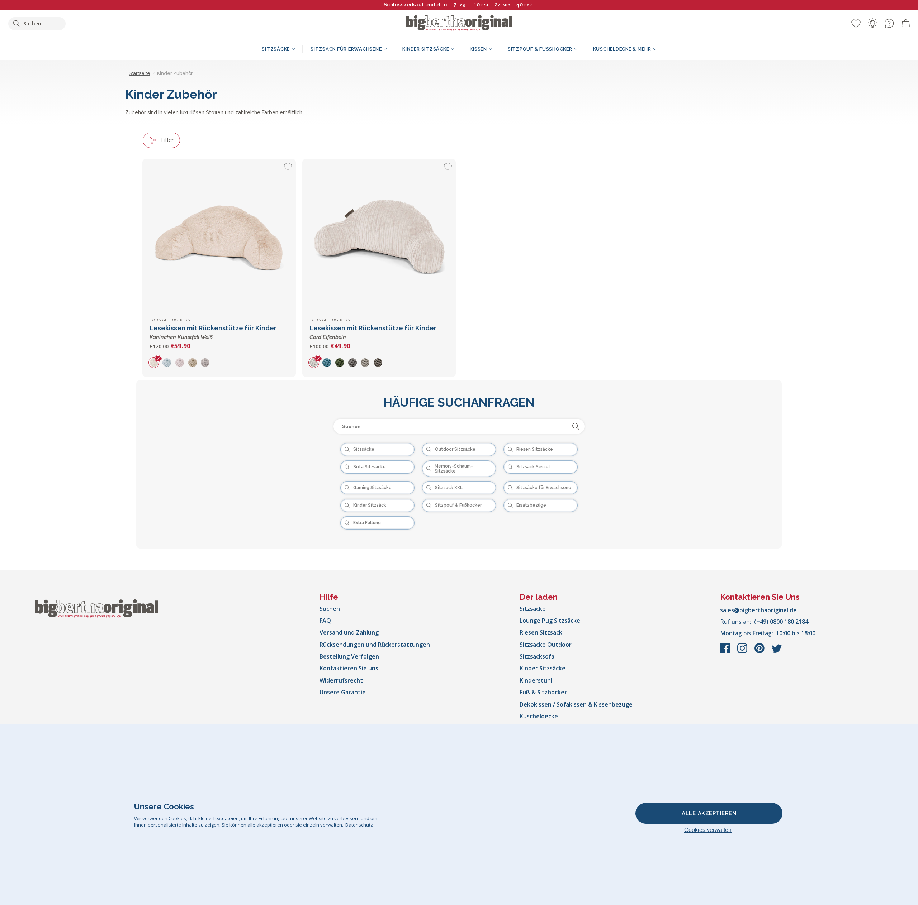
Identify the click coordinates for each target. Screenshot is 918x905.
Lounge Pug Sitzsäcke (550, 620)
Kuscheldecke (539, 716)
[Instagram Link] (743, 652)
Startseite (139, 73)
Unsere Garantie (343, 692)
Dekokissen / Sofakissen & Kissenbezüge (576, 704)
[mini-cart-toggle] (906, 23)
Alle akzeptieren (709, 813)
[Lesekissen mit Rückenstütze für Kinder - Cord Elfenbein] (379, 235)
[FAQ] (889, 23)
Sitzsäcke (533, 609)
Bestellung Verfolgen (349, 656)
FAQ (325, 620)
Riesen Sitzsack (541, 632)
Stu (484, 5)
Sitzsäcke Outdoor (546, 644)
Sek (528, 5)
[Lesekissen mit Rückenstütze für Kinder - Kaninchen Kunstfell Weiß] (219, 235)
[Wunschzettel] (856, 23)
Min (507, 5)
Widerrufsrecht (341, 680)
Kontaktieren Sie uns (349, 668)
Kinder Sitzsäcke (543, 668)
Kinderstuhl (536, 680)
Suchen (330, 609)
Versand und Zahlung (349, 632)
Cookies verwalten (708, 830)
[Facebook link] (726, 652)
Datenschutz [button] (359, 825)
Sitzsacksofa (537, 656)
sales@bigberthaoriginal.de (758, 610)
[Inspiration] (872, 23)
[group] (156, 362)
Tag (462, 5)
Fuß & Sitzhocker (543, 692)
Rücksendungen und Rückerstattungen (375, 644)
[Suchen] (575, 426)
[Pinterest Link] (760, 652)
